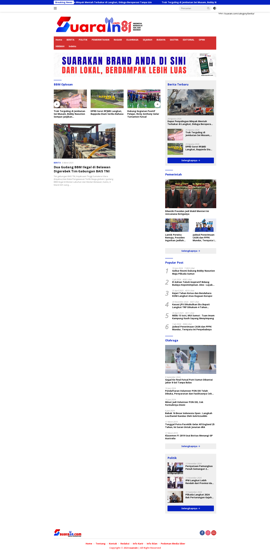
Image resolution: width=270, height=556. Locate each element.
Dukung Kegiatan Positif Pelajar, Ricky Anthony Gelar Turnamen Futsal (130, 114)
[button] (208, 8)
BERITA (70, 39)
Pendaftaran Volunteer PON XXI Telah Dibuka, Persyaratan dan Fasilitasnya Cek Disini (188, 392)
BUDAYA (161, 39)
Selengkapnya (189, 160)
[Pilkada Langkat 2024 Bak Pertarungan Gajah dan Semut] (175, 497)
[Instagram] (207, 533)
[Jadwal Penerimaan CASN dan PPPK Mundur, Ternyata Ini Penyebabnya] (204, 225)
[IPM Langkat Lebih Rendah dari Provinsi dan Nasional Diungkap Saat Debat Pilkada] (175, 483)
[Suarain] (100, 23)
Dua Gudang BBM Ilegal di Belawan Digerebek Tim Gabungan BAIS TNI (82, 169)
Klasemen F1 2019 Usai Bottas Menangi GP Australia (189, 437)
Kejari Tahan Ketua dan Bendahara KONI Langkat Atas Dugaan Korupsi (192, 294)
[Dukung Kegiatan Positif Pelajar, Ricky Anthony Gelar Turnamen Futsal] (131, 99)
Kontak (113, 543)
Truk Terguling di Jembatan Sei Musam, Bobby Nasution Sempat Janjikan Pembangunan (190, 2)
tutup (221, 13)
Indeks (72, 46)
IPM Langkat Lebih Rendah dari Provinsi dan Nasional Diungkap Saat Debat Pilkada (199, 482)
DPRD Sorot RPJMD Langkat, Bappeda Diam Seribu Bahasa (94, 112)
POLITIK (83, 39)
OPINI (202, 39)
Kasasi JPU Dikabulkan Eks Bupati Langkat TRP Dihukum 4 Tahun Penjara (191, 306)
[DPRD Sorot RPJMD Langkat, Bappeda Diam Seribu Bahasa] (94, 99)
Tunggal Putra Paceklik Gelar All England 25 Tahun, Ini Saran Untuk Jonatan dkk (190, 426)
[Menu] (56, 8)
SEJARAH (147, 39)
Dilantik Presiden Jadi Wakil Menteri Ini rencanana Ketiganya (187, 212)
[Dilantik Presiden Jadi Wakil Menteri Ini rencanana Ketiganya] (190, 193)
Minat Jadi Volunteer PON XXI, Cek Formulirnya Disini (184, 403)
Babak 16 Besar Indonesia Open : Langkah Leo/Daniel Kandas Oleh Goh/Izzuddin (188, 414)
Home (59, 39)
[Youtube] (213, 533)
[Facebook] (202, 533)
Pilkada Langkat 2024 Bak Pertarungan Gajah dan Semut (198, 496)
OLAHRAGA (132, 39)
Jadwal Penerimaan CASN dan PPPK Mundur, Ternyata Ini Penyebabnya (204, 237)
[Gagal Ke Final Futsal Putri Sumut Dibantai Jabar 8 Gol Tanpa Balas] (190, 359)
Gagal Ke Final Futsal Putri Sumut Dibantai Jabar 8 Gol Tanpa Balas (189, 381)
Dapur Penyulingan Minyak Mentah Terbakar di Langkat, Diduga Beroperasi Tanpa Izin (82, 2)
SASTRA (174, 39)
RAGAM (118, 39)
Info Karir (138, 543)
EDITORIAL (188, 39)
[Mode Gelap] (214, 8)
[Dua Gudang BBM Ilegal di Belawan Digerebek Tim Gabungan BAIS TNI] (84, 141)
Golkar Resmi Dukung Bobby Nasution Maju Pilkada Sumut (193, 272)
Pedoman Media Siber (173, 543)
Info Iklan (152, 543)
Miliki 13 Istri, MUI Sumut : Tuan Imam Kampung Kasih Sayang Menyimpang (193, 317)
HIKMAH (60, 46)
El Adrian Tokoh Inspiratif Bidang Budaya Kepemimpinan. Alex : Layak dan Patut (192, 283)
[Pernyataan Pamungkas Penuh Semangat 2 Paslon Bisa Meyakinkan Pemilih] (175, 468)
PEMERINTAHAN (100, 39)
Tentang (100, 543)
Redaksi (124, 543)
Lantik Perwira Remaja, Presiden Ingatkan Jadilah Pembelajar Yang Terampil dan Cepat (176, 237)
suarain (133, 547)
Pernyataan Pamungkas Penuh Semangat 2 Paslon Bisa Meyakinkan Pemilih (199, 467)
